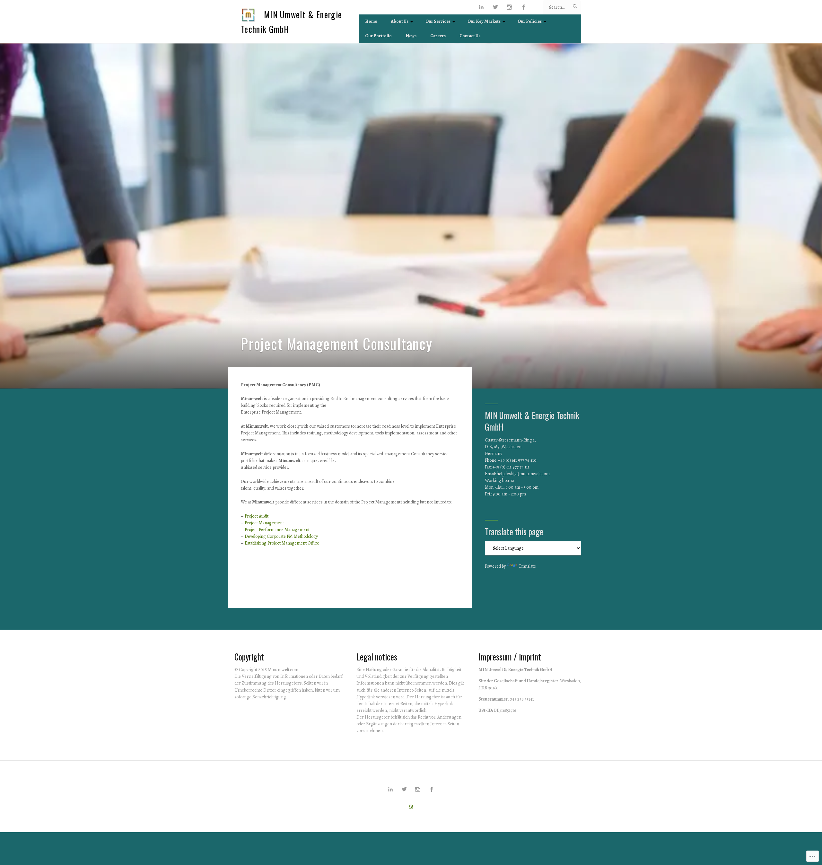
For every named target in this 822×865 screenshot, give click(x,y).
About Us (399, 21)
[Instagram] (509, 7)
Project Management (264, 523)
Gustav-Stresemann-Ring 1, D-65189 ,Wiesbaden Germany (510, 447)
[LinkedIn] (481, 7)
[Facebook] (523, 7)
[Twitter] (495, 7)
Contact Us (469, 36)
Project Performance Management (277, 530)
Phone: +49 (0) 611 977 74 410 (511, 460)
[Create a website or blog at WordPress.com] (411, 807)
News (411, 36)
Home (371, 21)
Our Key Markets (484, 21)
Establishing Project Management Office (282, 543)
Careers (438, 36)
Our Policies (530, 21)
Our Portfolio (378, 36)
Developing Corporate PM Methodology (281, 536)
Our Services (437, 21)
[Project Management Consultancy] (411, 216)
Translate (527, 566)
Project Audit (256, 516)
